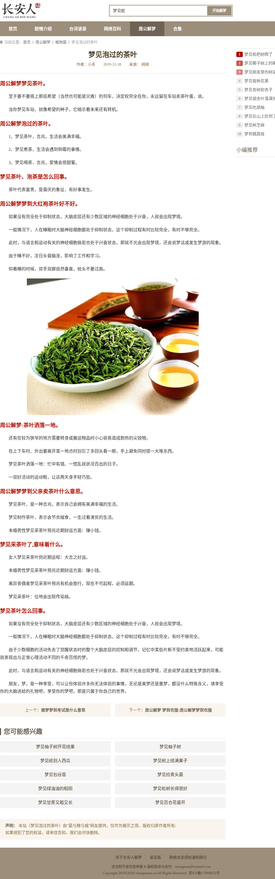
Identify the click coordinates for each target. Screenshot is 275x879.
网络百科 (112, 29)
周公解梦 (147, 29)
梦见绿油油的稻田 (55, 788)
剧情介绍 (43, 29)
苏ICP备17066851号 (204, 873)
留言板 (155, 857)
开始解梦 (219, 11)
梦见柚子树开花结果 (55, 746)
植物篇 (61, 42)
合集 (177, 29)
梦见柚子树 (170, 746)
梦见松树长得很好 (170, 788)
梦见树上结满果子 (170, 760)
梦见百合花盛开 (170, 802)
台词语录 (77, 29)
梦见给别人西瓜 (55, 760)
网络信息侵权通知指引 (188, 857)
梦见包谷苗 (55, 774)
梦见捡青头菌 (170, 774)
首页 (13, 29)
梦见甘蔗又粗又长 (55, 802)
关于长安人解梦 (128, 857)
